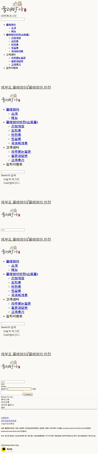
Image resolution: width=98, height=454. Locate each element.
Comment (27, 394)
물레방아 (11, 24)
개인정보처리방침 (8, 420)
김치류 (14, 41)
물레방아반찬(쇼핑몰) (17, 34)
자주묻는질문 (18, 58)
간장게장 (16, 38)
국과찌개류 (17, 51)
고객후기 (16, 64)
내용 (34, 389)
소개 (13, 28)
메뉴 (13, 31)
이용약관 (5, 417)
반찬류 (14, 44)
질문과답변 (17, 61)
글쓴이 (4, 389)
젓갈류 (14, 48)
